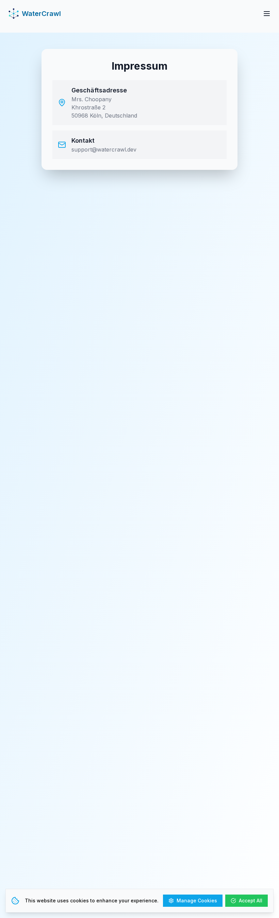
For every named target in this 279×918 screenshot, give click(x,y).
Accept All (250, 900)
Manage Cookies (197, 900)
